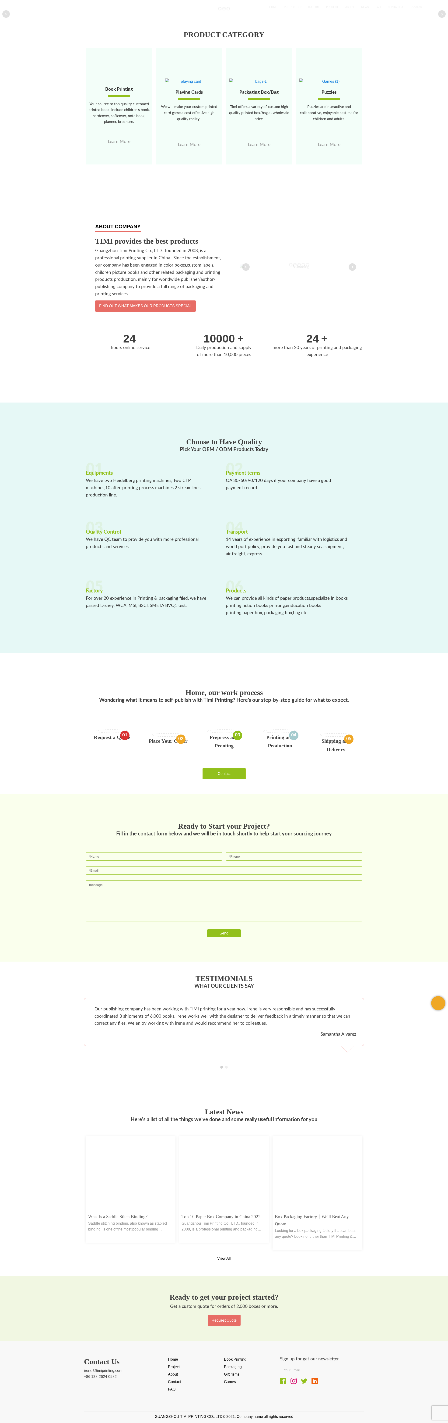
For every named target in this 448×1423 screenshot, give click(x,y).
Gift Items (231, 1374)
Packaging (233, 1367)
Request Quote (224, 1320)
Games (230, 1382)
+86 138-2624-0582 (100, 1377)
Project (174, 1367)
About (173, 1374)
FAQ (171, 1389)
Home (173, 1359)
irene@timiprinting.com (103, 1371)
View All (224, 1258)
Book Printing (235, 1359)
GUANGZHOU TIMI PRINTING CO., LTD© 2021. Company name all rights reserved (224, 1417)
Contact (224, 774)
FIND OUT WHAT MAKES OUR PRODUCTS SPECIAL (145, 306)
